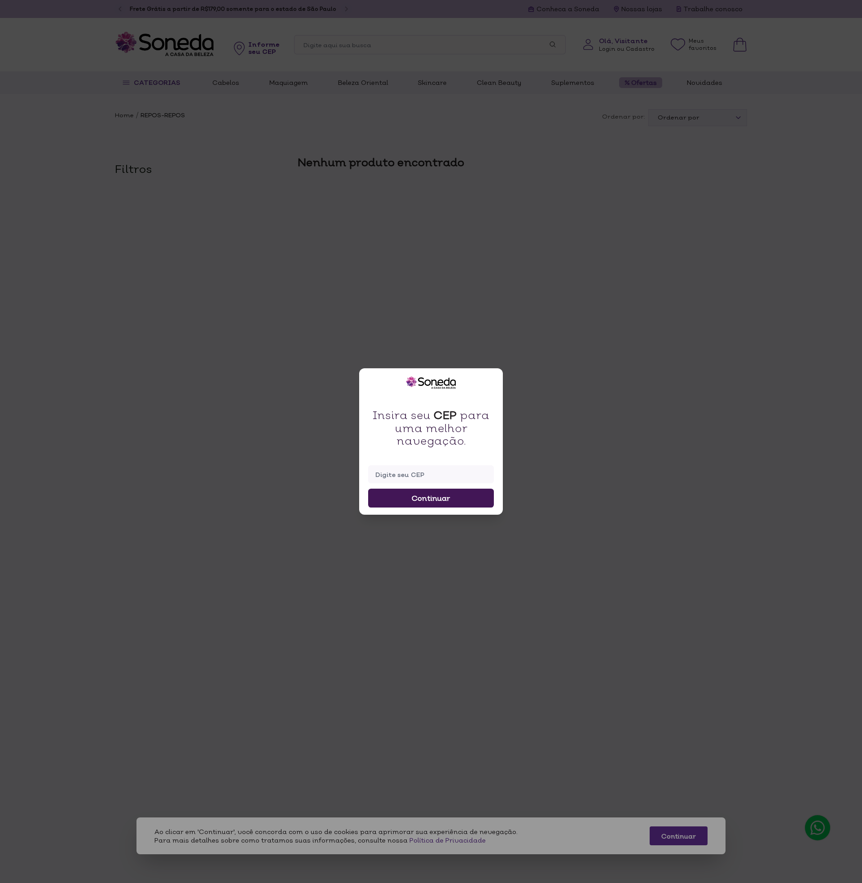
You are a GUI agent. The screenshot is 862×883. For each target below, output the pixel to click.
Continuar (431, 498)
